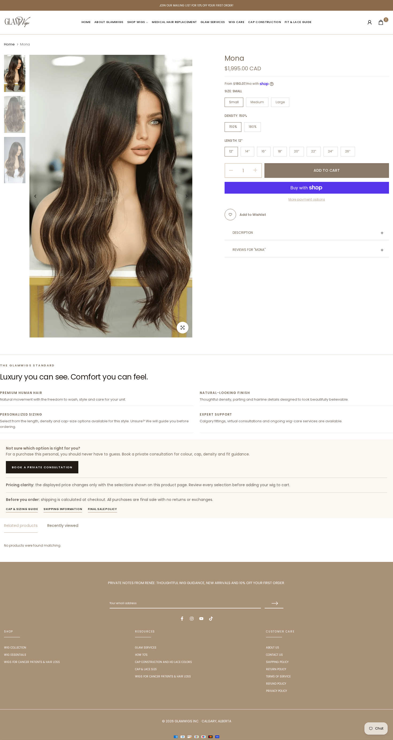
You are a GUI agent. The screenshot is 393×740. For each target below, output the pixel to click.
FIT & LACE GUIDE (298, 22)
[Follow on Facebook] (182, 618)
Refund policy (276, 684)
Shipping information (63, 509)
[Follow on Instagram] (192, 618)
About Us (272, 648)
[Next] (182, 196)
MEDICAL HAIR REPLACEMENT (174, 22)
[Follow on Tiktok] (211, 618)
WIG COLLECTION (15, 648)
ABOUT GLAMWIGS (109, 22)
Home (9, 44)
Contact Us (274, 655)
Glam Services (145, 648)
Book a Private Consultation (42, 467)
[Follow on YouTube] (201, 618)
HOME (86, 22)
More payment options (306, 199)
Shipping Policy (277, 662)
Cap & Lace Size (146, 669)
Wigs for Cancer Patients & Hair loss (32, 662)
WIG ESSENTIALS (15, 655)
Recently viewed (62, 525)
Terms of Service (278, 676)
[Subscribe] (274, 603)
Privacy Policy (276, 691)
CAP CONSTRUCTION (264, 22)
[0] (381, 22)
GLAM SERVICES (213, 22)
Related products (21, 525)
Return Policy (276, 669)
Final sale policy (102, 509)
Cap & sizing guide (22, 509)
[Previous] (39, 196)
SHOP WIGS (136, 22)
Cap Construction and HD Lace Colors (163, 662)
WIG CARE (236, 22)
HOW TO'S (141, 655)
